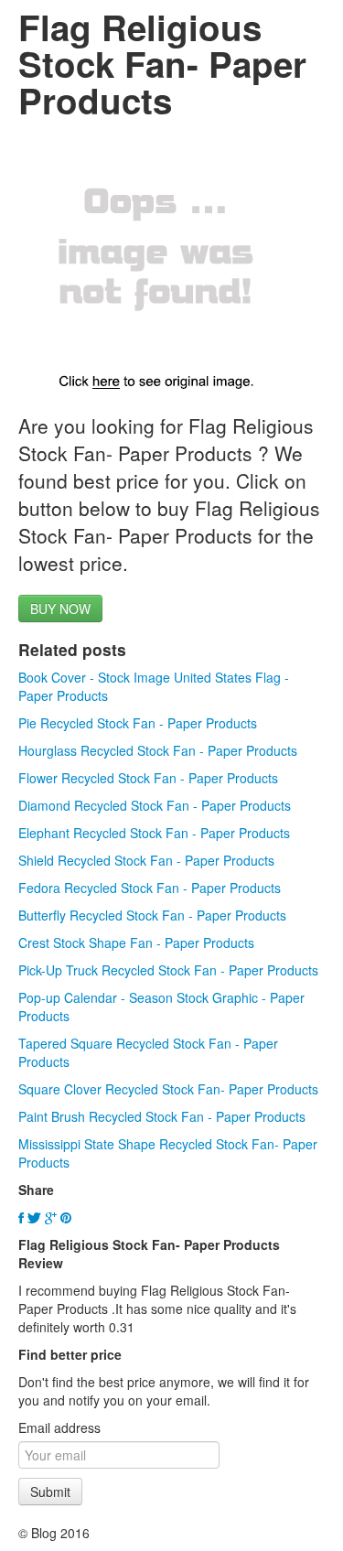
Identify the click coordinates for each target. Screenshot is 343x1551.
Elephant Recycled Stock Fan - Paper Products (154, 833)
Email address (59, 1427)
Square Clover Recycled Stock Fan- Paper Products (168, 1089)
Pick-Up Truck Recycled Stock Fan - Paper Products (168, 970)
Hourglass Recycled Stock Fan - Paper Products (157, 750)
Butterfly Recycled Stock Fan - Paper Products (152, 915)
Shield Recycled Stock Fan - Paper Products (146, 860)
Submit (50, 1491)
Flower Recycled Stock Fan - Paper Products (148, 778)
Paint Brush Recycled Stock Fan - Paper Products (161, 1116)
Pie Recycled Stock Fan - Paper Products (137, 723)
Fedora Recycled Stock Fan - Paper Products (149, 887)
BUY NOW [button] (60, 608)
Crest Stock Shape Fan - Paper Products (136, 942)
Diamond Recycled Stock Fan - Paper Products (154, 805)
